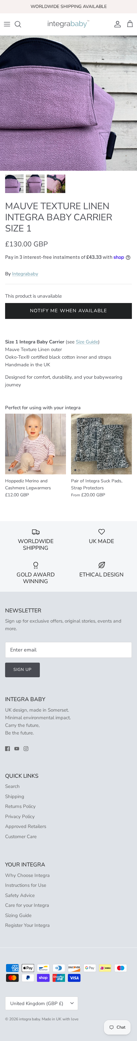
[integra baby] (68, 24)
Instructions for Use (25, 885)
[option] (68, 103)
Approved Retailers (25, 826)
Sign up (22, 669)
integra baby (29, 1019)
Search (12, 786)
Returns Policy (20, 806)
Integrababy (25, 274)
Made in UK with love (60, 1019)
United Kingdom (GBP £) (36, 1003)
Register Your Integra (27, 925)
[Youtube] (16, 748)
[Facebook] (7, 748)
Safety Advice (20, 895)
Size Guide (87, 342)
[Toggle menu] (7, 24)
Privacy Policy (20, 816)
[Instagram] (26, 748)
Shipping (14, 796)
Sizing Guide (18, 915)
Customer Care (21, 836)
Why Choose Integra (27, 875)
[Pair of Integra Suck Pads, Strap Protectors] (101, 444)
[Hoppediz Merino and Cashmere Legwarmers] (35, 444)
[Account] (116, 24)
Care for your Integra (27, 905)
